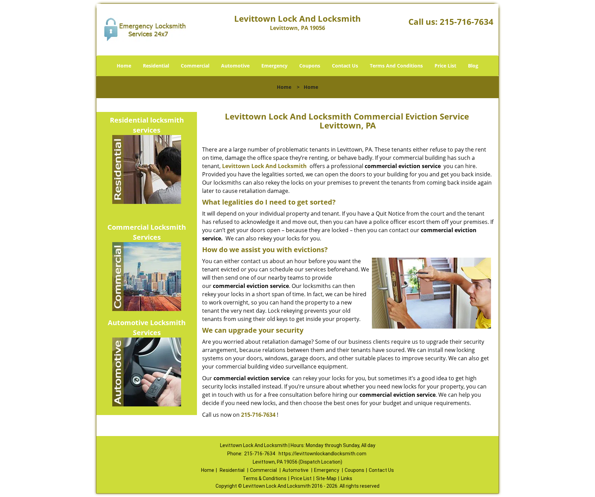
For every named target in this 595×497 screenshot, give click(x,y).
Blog (473, 65)
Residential (156, 65)
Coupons (309, 65)
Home (124, 65)
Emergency (274, 65)
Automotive (235, 65)
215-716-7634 (466, 21)
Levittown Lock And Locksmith (264, 166)
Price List (445, 65)
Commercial (195, 65)
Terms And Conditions (396, 65)
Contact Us (345, 65)
